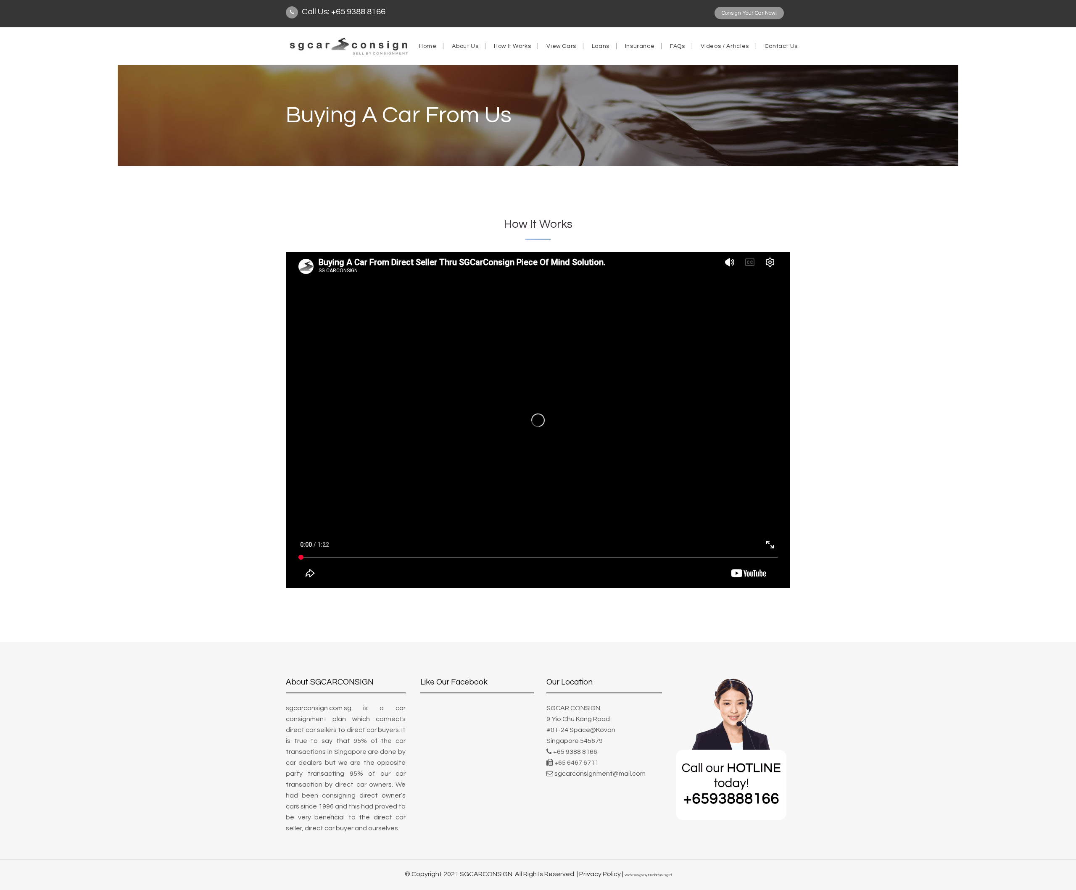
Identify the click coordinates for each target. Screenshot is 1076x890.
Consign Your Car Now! (749, 13)
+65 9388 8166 (575, 751)
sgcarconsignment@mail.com (600, 773)
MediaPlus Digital (660, 875)
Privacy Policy (600, 874)
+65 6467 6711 (576, 762)
